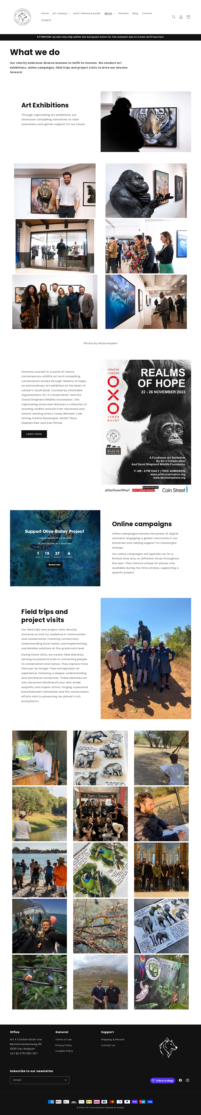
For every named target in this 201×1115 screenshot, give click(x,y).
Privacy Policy (63, 1045)
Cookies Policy (64, 1051)
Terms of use (63, 1039)
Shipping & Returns (112, 1039)
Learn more (34, 434)
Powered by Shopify (114, 1107)
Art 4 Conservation (94, 1107)
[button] (61, 13)
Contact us (108, 1045)
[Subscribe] (65, 1080)
